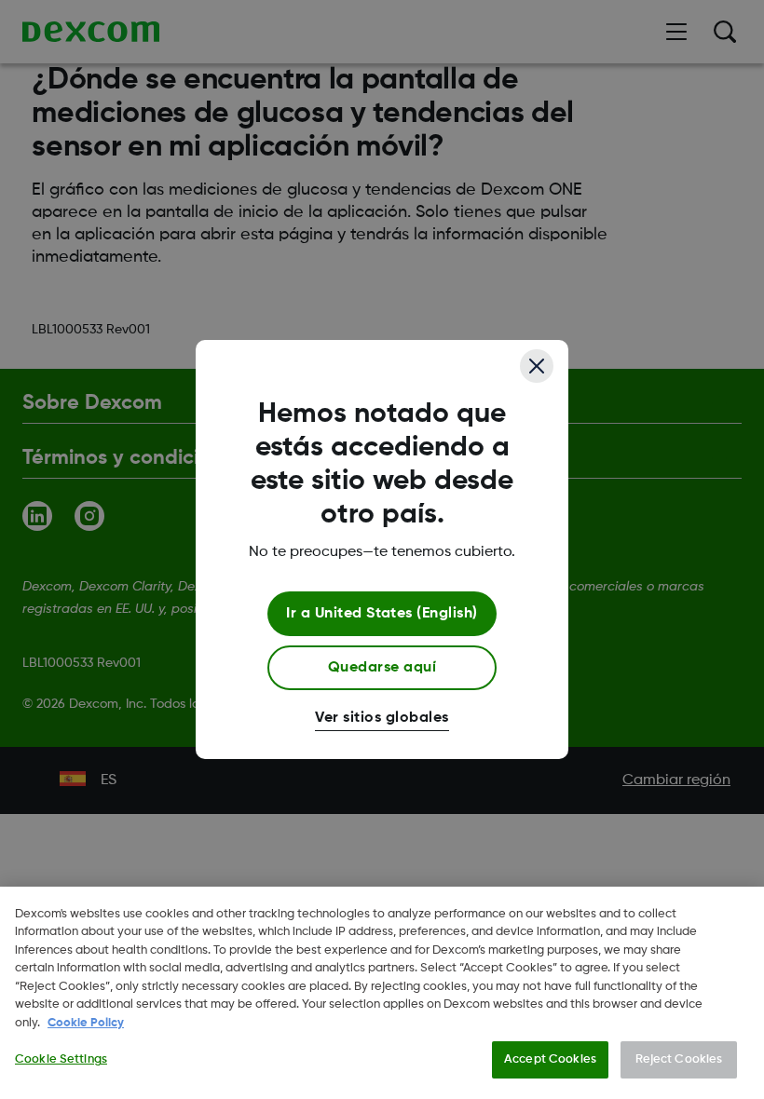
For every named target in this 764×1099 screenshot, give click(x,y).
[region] (382, 993)
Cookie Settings (61, 1059)
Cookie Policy (86, 1023)
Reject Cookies (679, 1059)
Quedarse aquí (382, 667)
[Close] (536, 366)
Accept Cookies (550, 1059)
